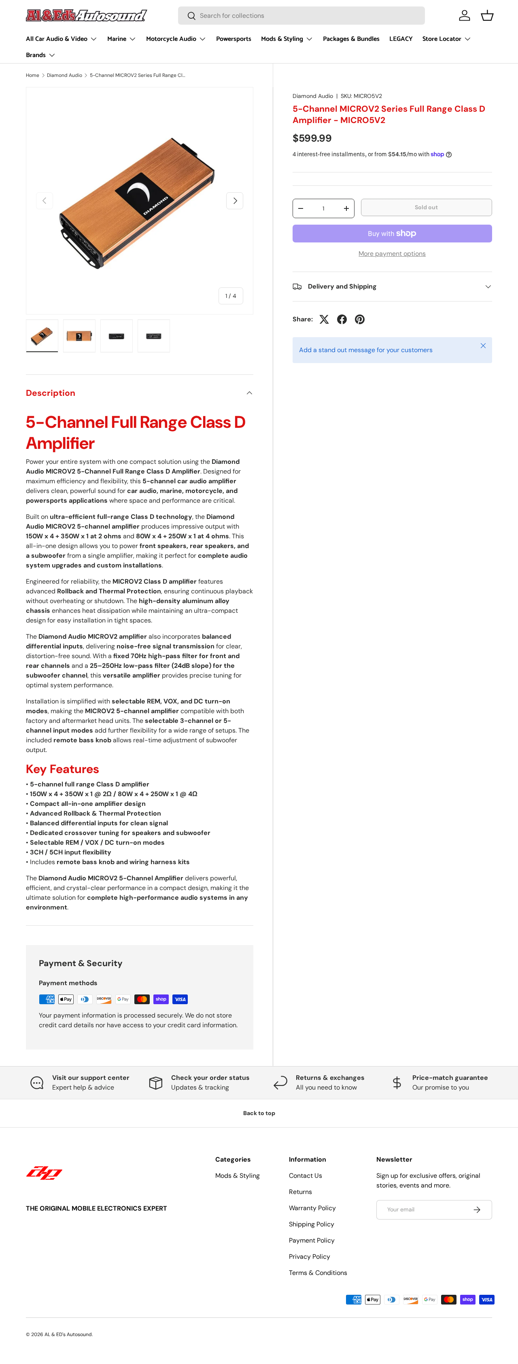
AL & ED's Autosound (68, 1334)
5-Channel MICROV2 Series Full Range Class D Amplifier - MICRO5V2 (138, 75)
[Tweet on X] (324, 319)
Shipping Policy (311, 1224)
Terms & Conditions (318, 1272)
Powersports (233, 39)
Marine (116, 39)
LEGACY (401, 39)
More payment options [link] (392, 253)
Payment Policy (312, 1240)
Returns (300, 1192)
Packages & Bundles (351, 39)
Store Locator (441, 39)
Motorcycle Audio (171, 39)
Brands (36, 55)
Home (32, 75)
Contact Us (305, 1175)
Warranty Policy (312, 1208)
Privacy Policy (309, 1256)
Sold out (426, 207)
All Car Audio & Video (56, 39)
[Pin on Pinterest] (360, 319)
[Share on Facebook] (342, 319)
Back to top (259, 1113)
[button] (487, 15)
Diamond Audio (64, 75)
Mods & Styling (282, 39)
